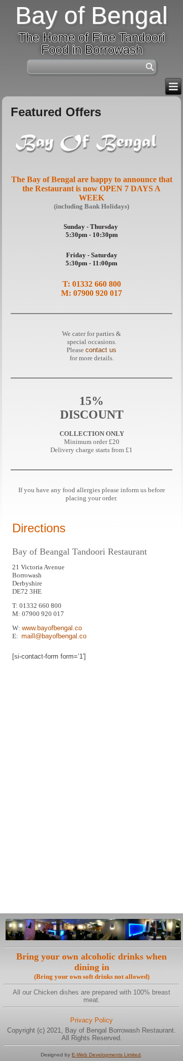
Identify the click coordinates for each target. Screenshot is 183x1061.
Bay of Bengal (91, 15)
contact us (100, 350)
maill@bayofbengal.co (53, 636)
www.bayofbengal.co (52, 628)
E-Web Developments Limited (106, 1054)
